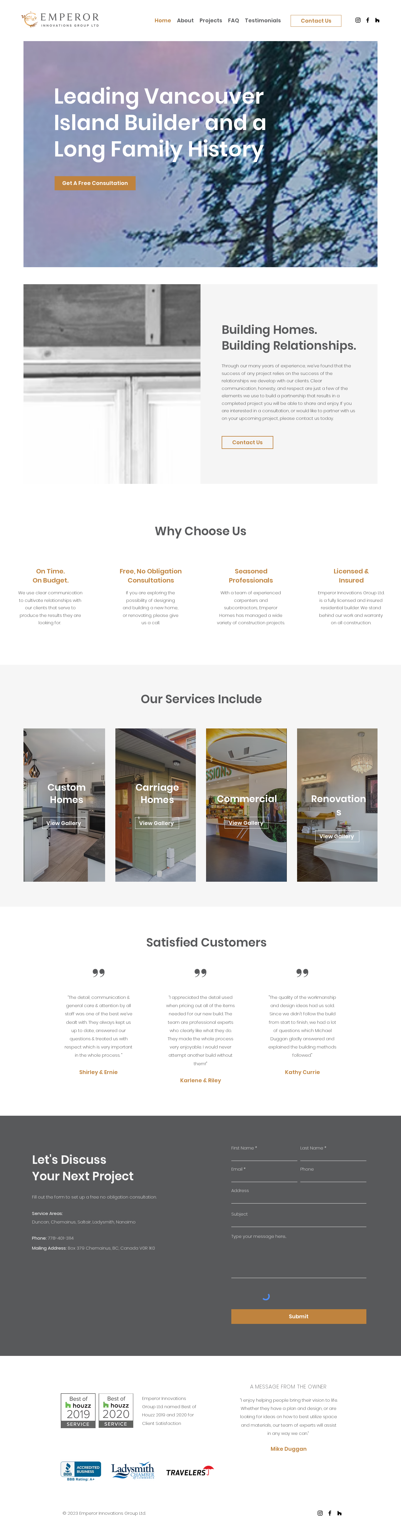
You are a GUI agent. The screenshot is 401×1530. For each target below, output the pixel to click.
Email (236, 1169)
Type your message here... (258, 1236)
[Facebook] (367, 20)
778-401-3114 (61, 1238)
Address (240, 1190)
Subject (239, 1214)
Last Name (311, 1148)
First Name (242, 1148)
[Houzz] (377, 20)
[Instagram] (358, 20)
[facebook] (329, 1513)
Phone (307, 1169)
